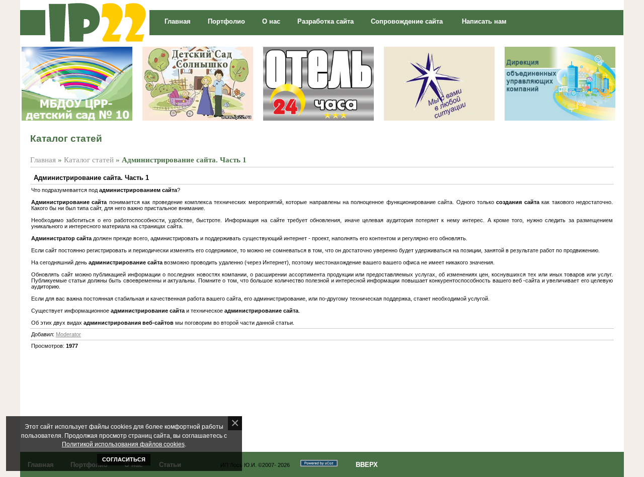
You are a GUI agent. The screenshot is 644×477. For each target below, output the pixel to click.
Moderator (68, 334)
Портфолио (226, 21)
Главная (178, 21)
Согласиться (123, 459)
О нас (271, 21)
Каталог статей (89, 160)
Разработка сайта (325, 21)
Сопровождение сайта (407, 21)
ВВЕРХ (367, 464)
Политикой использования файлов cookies (123, 444)
